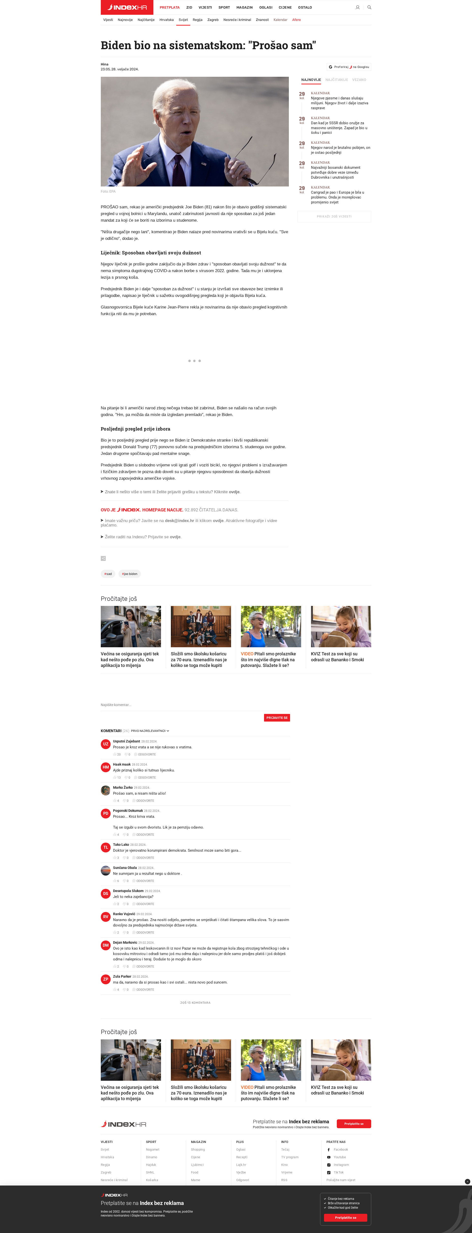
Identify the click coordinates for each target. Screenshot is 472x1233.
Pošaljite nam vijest (340, 1180)
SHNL (150, 1172)
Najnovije (125, 20)
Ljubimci (197, 1165)
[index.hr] (127, 7)
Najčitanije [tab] (336, 80)
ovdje (218, 520)
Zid (189, 7)
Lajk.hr (241, 1165)
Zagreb (213, 20)
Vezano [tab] (359, 80)
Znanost (262, 20)
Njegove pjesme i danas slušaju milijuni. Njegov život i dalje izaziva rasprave (339, 100)
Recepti (242, 1157)
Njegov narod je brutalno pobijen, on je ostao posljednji (340, 148)
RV (105, 916)
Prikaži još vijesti (334, 216)
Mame (195, 1180)
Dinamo (151, 1157)
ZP (105, 979)
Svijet (183, 20)
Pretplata (170, 7)
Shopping (198, 1149)
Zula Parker (122, 976)
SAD (108, 574)
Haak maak (122, 764)
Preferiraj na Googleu (351, 67)
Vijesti (205, 7)
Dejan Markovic (125, 942)
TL (105, 847)
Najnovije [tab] (311, 80)
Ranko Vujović (124, 914)
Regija (198, 20)
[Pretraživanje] (367, 7)
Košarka (152, 1180)
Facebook (341, 1149)
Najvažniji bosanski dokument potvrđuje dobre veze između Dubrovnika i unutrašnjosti (335, 170)
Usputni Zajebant (126, 741)
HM (106, 767)
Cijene (285, 7)
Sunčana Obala (125, 868)
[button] (107, 625)
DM (106, 945)
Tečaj (285, 1149)
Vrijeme (287, 1172)
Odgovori (242, 1180)
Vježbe (241, 1172)
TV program (289, 1157)
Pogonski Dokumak (128, 811)
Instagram (341, 1165)
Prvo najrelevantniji (148, 731)
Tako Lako (121, 845)
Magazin (198, 1142)
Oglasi (265, 7)
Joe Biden (129, 574)
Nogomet (153, 1149)
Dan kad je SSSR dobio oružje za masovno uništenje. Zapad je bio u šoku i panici (339, 125)
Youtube (340, 1157)
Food (194, 1172)
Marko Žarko (123, 787)
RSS (284, 1180)
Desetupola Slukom (128, 891)
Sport (224, 7)
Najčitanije (146, 20)
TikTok (339, 1172)
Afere (296, 20)
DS (105, 893)
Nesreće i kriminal (237, 20)
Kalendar (280, 20)
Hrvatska (167, 20)
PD (105, 813)
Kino (284, 1165)
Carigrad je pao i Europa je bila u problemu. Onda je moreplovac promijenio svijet (337, 194)
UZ (105, 744)
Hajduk (151, 1165)
